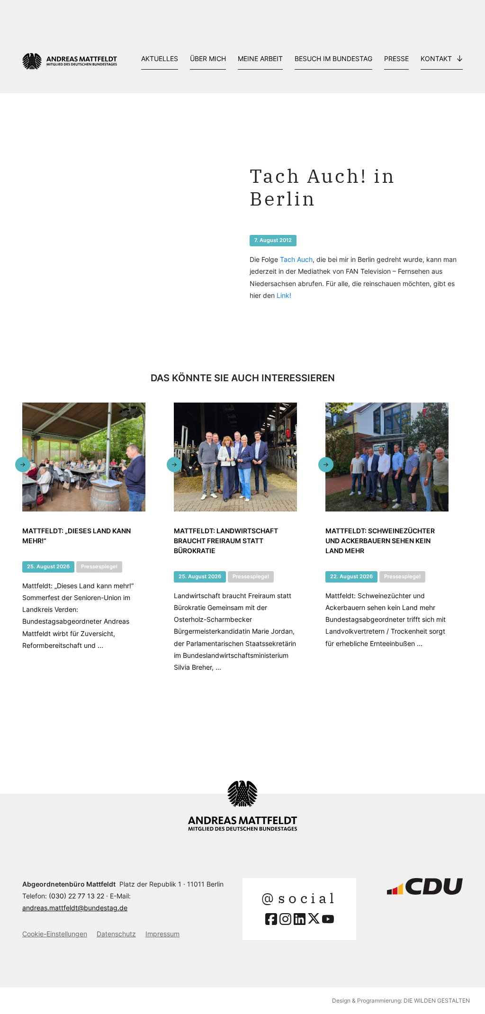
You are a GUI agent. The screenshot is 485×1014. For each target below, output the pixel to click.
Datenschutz (116, 934)
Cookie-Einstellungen (54, 934)
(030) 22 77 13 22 (76, 896)
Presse (396, 58)
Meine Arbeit (260, 58)
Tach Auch (296, 259)
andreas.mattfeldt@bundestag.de (74, 908)
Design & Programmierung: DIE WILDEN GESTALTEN (401, 1000)
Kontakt (436, 58)
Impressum (162, 934)
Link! (284, 295)
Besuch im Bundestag (333, 58)
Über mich (208, 58)
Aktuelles (159, 58)
